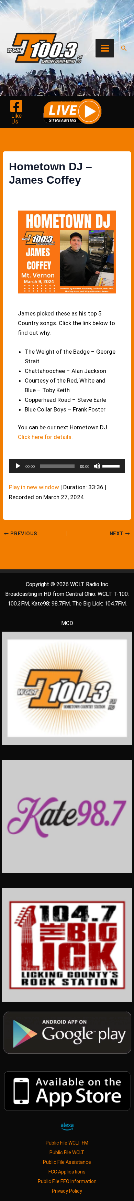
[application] (67, 466)
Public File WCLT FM (67, 1143)
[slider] (112, 465)
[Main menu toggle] (105, 48)
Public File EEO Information (67, 1181)
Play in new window (34, 487)
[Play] (17, 466)
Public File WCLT (67, 1152)
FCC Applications (67, 1172)
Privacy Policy (67, 1191)
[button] (124, 48)
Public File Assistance (67, 1162)
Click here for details (44, 436)
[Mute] (96, 466)
